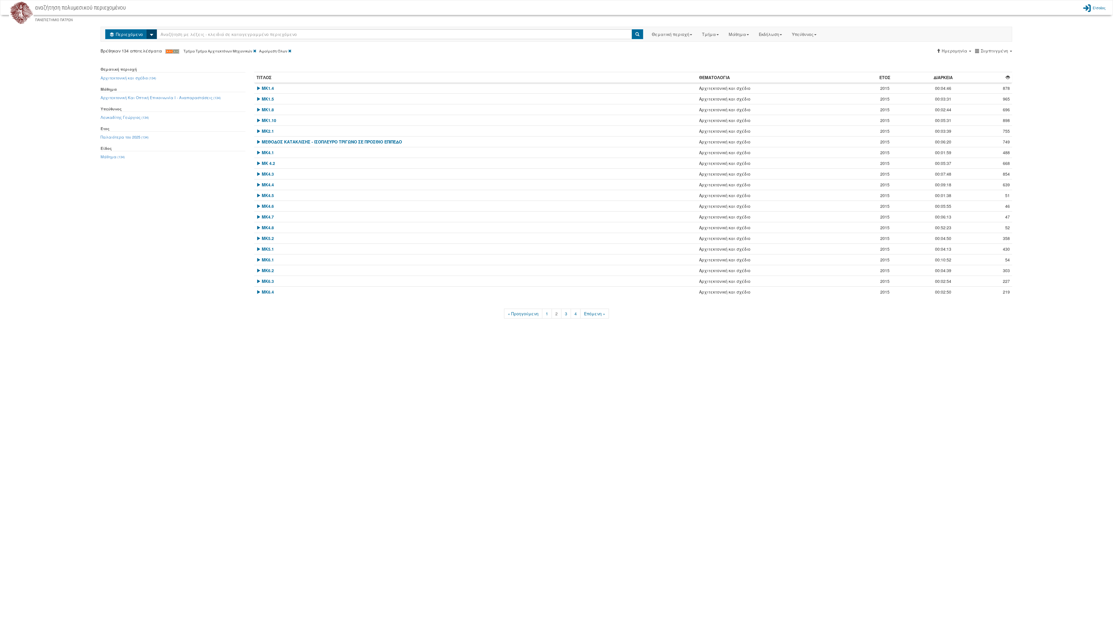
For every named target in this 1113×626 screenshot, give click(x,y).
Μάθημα (737, 34)
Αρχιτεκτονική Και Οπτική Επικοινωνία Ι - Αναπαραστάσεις (161, 97)
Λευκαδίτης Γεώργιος (125, 117)
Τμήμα (709, 34)
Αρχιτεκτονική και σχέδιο (128, 78)
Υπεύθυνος (803, 34)
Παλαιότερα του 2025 (125, 137)
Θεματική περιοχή (670, 34)
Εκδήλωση (769, 34)
